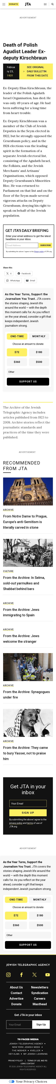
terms (30, 823)
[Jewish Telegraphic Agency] (28, 966)
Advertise (16, 998)
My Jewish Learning (35, 1054)
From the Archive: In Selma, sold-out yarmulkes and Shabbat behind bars (24, 583)
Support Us (28, 381)
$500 (39, 362)
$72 (17, 352)
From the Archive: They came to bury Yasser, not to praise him (25, 753)
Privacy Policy (15, 1061)
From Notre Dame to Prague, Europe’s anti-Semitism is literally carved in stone (25, 521)
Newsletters (39, 987)
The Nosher (19, 1050)
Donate (13, 4)
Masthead (40, 1004)
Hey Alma (14, 1054)
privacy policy (15, 823)
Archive (8, 510)
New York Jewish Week (26, 1047)
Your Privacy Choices (31, 1081)
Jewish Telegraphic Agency (26, 1043)
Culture (8, 571)
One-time (17, 336)
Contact (16, 993)
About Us (16, 987)
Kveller (35, 1050)
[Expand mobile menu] (3, 4)
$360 (17, 362)
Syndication (39, 993)
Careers (39, 998)
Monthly (38, 336)
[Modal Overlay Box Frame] (28, 241)
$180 (39, 352)
